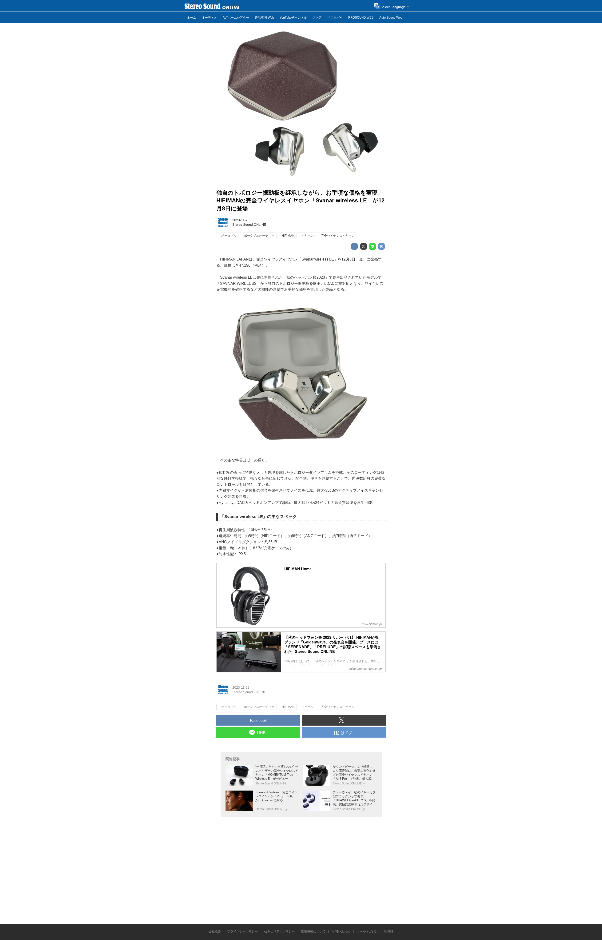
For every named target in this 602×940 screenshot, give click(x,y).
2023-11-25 (241, 220)
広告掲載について (313, 931)
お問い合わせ (341, 931)
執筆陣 (388, 931)
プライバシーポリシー (242, 931)
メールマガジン (367, 931)
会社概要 (215, 931)
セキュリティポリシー (279, 931)
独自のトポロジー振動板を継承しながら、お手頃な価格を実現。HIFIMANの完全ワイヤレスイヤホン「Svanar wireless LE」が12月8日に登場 (300, 200)
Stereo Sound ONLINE (249, 224)
